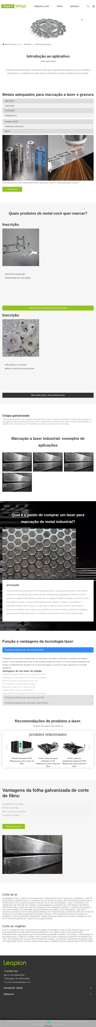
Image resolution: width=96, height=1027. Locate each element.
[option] (22, 753)
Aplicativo (75, 6)
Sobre (60, 6)
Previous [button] (7, 747)
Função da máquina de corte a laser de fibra (24, 650)
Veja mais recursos (13, 826)
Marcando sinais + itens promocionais (48, 395)
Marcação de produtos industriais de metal (48, 308)
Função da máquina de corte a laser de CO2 (24, 697)
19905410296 (17, 975)
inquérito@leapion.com (21, 982)
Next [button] (89, 747)
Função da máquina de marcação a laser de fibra (26, 703)
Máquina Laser (41, 6)
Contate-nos (12, 189)
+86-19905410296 (22, 979)
